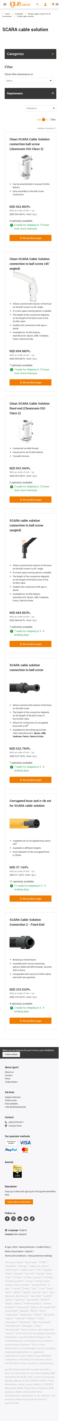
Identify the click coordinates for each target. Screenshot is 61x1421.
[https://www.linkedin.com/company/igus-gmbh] (19, 1218)
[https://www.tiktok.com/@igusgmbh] (32, 1218)
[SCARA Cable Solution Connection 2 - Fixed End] (30, 942)
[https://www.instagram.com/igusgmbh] (13, 1218)
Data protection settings (40, 1255)
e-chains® (19, 14)
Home (7, 14)
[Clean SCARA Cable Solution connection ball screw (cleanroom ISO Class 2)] (30, 166)
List (39, 119)
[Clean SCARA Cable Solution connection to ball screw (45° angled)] (30, 286)
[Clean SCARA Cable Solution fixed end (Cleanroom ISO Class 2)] (30, 431)
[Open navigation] (5, 4)
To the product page (30, 238)
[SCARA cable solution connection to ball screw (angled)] (30, 548)
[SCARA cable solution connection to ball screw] (30, 687)
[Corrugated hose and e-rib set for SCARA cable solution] (30, 823)
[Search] (37, 4)
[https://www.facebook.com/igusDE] (7, 1218)
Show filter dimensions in (19, 74)
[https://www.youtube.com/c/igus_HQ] (26, 1218)
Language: (17, 1230)
